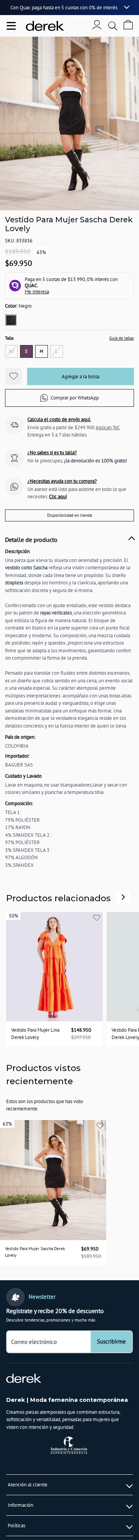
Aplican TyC (108, 427)
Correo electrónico (34, 1342)
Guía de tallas (121, 338)
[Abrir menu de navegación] (11, 26)
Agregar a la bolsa (80, 376)
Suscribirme (111, 1341)
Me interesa (37, 292)
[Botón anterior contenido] (123, 897)
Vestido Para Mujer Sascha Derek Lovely (35, 1252)
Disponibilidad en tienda (69, 515)
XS (11, 351)
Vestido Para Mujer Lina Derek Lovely (35, 1034)
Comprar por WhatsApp (75, 397)
